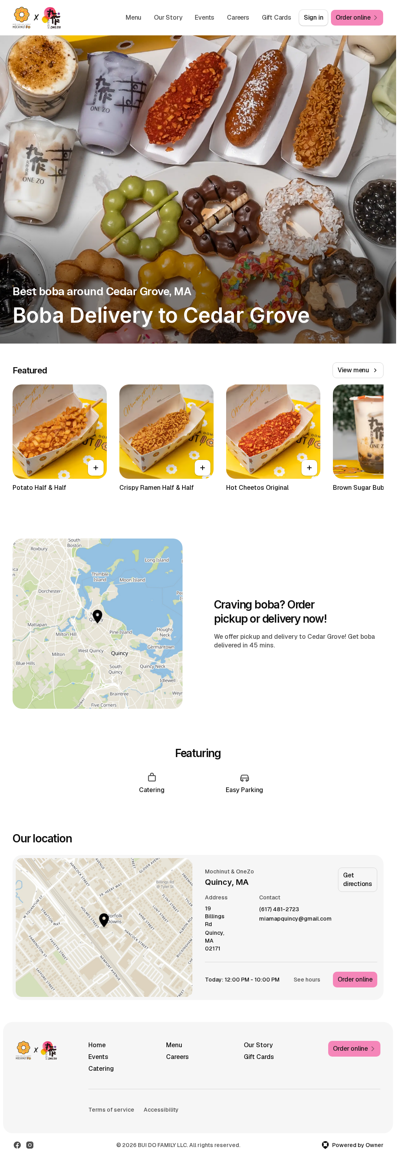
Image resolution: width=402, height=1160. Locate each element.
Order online (355, 979)
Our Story (168, 17)
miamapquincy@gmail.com (295, 919)
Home (97, 1045)
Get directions (357, 879)
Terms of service (111, 1109)
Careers (238, 17)
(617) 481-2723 (279, 909)
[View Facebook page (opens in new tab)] (17, 1145)
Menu (133, 17)
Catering (101, 1068)
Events (204, 17)
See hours (307, 979)
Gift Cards (276, 17)
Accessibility (161, 1109)
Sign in (313, 17)
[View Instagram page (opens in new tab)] (30, 1145)
